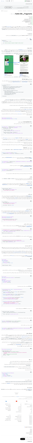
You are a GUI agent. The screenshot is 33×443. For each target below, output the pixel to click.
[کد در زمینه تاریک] (30, 39)
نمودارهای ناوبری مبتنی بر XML (28, 109)
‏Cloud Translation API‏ (20, 7)
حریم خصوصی (19, 410)
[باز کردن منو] (31, 1)
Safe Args (29, 389)
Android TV (9, 410)
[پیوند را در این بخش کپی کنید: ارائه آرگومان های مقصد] (24, 245)
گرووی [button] (30, 38)
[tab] (30, 38)
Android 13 (30, 421)
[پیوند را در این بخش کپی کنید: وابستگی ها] (27, 33)
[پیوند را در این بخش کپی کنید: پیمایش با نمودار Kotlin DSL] (22, 147)
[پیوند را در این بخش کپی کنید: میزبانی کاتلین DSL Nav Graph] (21, 79)
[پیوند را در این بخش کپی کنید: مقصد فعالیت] (27, 194)
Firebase (31, 431)
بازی (20, 405)
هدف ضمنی (15, 197)
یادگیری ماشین (19, 406)
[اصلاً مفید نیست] (1, 11)
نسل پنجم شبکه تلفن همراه (18, 411)
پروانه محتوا (18, 396)
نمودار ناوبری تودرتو (16, 210)
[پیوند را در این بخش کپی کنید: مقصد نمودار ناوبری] (25, 209)
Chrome (31, 430)
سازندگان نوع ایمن (9, 26)
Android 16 (30, 417)
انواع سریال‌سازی (18, 111)
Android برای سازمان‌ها (29, 406)
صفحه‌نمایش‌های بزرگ (8, 405)
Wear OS (9, 406)
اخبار (31, 410)
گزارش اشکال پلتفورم (8, 416)
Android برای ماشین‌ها (8, 409)
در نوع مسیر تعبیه (20, 113)
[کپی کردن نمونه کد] (31, 39)
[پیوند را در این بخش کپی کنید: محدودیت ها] (26, 387)
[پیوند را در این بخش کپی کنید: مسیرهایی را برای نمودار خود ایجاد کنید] (19, 107)
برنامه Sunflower (22, 49)
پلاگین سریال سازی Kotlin (29, 255)
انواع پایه (13, 255)
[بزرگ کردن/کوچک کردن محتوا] (28, 16)
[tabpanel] (16, 42)
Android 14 (30, 420)
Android (31, 405)
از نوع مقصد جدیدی (28, 225)
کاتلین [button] (27, 38)
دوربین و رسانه (19, 409)
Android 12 (30, 422)
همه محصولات (30, 434)
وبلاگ (31, 411)
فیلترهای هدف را (30, 339)
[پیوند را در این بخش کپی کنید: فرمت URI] (28, 359)
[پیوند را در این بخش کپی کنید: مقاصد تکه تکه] (27, 181)
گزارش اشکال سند (9, 417)
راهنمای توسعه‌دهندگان (19, 417)
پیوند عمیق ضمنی (23, 337)
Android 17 (30, 416)
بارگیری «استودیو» (19, 420)
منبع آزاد (31, 409)
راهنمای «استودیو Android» (18, 416)
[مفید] (2, 11)
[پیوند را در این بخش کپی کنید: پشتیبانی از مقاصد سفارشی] (23, 224)
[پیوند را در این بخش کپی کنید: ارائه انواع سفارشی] (26, 268)
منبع (7, 99)
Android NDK (19, 421)
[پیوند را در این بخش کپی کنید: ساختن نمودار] (26, 48)
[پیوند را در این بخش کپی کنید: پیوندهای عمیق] (25, 333)
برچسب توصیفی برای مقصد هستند (7, 212)
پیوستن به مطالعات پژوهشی (8, 420)
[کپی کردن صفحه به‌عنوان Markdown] (11, 14)
